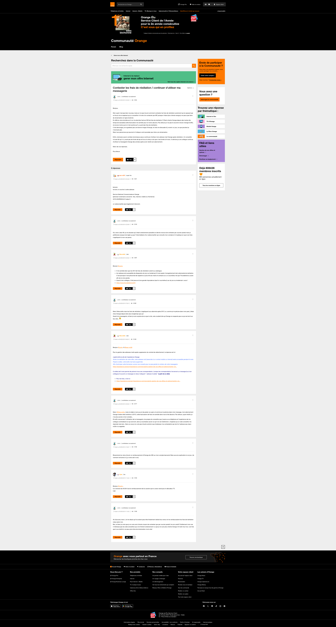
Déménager (203, 156)
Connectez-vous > (215, 80)
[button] (192, 96)
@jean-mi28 (128, 347)
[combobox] (151, 66)
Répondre (118, 159)
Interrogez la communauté (209, 99)
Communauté (129, 40)
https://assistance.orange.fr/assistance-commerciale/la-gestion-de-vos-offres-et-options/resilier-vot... (145, 367)
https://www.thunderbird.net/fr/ (126, 283)
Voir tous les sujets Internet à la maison (181, 82)
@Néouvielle (121, 412)
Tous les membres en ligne (211, 185)
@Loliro (120, 266)
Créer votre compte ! (207, 75)
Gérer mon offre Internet (121, 55)
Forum (113, 47)
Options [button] (189, 88)
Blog (121, 47)
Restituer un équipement (207, 159)
